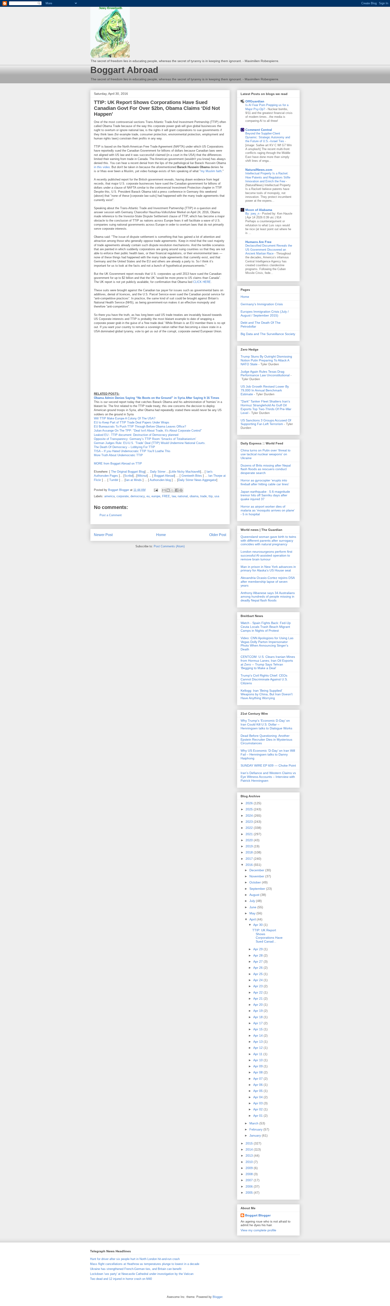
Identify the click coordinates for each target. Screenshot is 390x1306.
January (255, 1135)
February (256, 1129)
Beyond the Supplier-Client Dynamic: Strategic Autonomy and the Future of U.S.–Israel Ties (267, 137)
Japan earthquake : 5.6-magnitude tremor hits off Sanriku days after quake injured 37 (265, 495)
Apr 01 (258, 1115)
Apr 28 (258, 955)
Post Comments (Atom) (169, 546)
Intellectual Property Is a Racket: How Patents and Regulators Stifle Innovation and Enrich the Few (267, 177)
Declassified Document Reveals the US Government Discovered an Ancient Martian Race (268, 249)
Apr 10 (258, 1060)
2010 (250, 1162)
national (183, 496)
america (109, 496)
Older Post (217, 535)
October (255, 882)
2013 (250, 1155)
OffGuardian (254, 101)
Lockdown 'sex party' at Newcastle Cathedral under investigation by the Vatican (141, 1274)
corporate (122, 496)
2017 (250, 858)
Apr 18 (258, 1017)
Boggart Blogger (258, 1215)
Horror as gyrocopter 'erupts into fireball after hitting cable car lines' (265, 482)
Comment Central (258, 130)
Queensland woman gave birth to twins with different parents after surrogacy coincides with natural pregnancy (268, 540)
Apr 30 (258, 925)
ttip (211, 496)
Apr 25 (258, 974)
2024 (250, 815)
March (254, 1123)
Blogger (217, 1297)
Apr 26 (258, 967)
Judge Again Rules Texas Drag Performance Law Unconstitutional (265, 373)
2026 (250, 803)
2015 (250, 1143)
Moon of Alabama (258, 210)
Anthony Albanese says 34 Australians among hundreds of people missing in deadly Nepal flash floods (268, 596)
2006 (250, 1186)
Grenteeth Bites (191, 475)
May (252, 913)
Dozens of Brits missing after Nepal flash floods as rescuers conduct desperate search (266, 469)
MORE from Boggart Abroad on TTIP (118, 463)
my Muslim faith (211, 171)
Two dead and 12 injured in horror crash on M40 (121, 1279)
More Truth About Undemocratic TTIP (118, 455)
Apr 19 (258, 1010)
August (254, 895)
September (257, 888)
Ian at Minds (133, 480)
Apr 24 (258, 980)
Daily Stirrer (157, 471)
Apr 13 (258, 1041)
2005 (250, 1192)
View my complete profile (258, 1230)
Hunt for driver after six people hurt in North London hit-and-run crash (135, 1259)
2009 (250, 1168)
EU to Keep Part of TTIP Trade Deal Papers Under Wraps (131, 422)
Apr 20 (258, 1004)
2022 (250, 828)
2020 (250, 840)
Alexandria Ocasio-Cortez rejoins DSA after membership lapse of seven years (268, 581)
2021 (250, 834)
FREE (166, 496)
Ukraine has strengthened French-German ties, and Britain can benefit (135, 1269)
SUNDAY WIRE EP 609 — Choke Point (268, 765)
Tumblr (113, 480)
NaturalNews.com (258, 169)
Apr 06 (258, 1084)
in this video (102, 167)
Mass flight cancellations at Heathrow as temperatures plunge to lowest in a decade (144, 1264)
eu (148, 496)
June (253, 907)
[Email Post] (155, 490)
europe (155, 496)
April (253, 919)
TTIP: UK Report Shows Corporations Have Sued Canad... (267, 935)
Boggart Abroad (124, 70)
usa (216, 496)
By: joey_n (252, 213)
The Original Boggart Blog (128, 471)
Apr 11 (258, 1054)
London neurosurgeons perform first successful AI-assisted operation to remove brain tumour (266, 555)
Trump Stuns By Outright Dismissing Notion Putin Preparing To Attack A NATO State (266, 360)
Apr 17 (258, 1023)
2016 (250, 865)
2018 (250, 852)
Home (161, 535)
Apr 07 (258, 1078)
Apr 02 (258, 1109)
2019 (250, 846)
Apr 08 (258, 1072)
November (257, 876)
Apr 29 (258, 949)
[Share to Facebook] (176, 490)
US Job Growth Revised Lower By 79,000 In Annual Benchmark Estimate (265, 390)
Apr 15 (258, 1029)
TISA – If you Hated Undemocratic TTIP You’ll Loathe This (132, 451)
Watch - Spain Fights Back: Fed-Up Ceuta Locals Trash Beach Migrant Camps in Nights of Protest (266, 626)
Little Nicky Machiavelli (185, 471)
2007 (250, 1180)
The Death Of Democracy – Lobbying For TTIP (124, 447)
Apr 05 (258, 1091)
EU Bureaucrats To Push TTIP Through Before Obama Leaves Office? (140, 426)
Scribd (128, 475)
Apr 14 (258, 1035)
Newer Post (103, 535)
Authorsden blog (160, 480)
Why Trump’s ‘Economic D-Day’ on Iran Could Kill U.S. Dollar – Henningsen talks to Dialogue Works (266, 724)
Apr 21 (258, 998)
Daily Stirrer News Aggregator (197, 480)
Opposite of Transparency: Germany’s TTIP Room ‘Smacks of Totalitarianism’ (145, 439)
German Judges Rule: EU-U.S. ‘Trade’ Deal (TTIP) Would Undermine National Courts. (150, 443)
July (252, 901)
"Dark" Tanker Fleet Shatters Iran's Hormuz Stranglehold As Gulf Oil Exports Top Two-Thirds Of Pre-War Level (266, 407)
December (257, 870)
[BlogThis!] (168, 490)
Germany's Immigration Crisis (262, 304)
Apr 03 (258, 1103)
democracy (137, 496)
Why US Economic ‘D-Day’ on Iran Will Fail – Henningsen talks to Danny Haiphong (268, 754)
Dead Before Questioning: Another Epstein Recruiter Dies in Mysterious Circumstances (266, 739)
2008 (250, 1174)
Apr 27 (258, 961)
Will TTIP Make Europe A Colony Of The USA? (124, 418)
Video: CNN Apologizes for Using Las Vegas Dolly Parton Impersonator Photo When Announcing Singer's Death (267, 643)
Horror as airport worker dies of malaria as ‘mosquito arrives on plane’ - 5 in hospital (268, 510)
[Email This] (164, 490)
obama (194, 496)
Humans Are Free (258, 242)
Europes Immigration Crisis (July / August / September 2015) (265, 313)
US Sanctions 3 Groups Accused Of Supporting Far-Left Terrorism (266, 422)
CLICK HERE (202, 282)
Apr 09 (258, 1066)
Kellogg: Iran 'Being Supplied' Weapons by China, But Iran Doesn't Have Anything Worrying (266, 694)
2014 (250, 1149)
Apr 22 (258, 992)
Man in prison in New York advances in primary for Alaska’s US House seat (268, 568)
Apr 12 (258, 1047)
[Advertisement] (176, 368)
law (174, 496)
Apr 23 (258, 986)
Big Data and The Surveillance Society (268, 334)
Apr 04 (258, 1097)
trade (203, 496)
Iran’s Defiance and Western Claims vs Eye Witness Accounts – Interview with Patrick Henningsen (268, 776)
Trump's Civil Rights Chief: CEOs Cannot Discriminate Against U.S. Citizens (264, 679)
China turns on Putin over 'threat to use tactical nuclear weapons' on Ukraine (265, 454)
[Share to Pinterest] (181, 490)
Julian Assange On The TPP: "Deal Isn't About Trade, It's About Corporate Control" (148, 430)
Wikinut (142, 475)
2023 (250, 821)
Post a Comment (111, 515)
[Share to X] (172, 490)
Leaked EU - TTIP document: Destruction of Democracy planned (136, 435)
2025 (250, 809)
